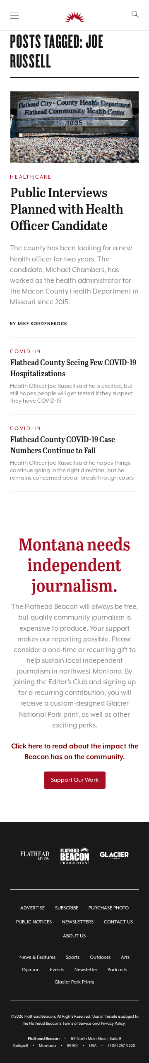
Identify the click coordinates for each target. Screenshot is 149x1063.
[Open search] (135, 14)
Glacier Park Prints (74, 982)
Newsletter (85, 969)
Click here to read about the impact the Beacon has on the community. (74, 752)
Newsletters (78, 922)
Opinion (31, 969)
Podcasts (117, 969)
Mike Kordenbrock (42, 324)
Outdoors (100, 957)
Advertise (32, 908)
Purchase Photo (109, 908)
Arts (125, 957)
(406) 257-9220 (121, 1046)
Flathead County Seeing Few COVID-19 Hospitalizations (73, 367)
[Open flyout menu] (15, 15)
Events (57, 969)
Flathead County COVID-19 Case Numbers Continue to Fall (62, 444)
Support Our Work (75, 780)
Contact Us (118, 922)
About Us (74, 936)
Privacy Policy (113, 1023)
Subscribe (66, 908)
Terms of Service (76, 1023)
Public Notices (34, 922)
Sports (72, 957)
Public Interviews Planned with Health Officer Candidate (66, 208)
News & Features (37, 957)
